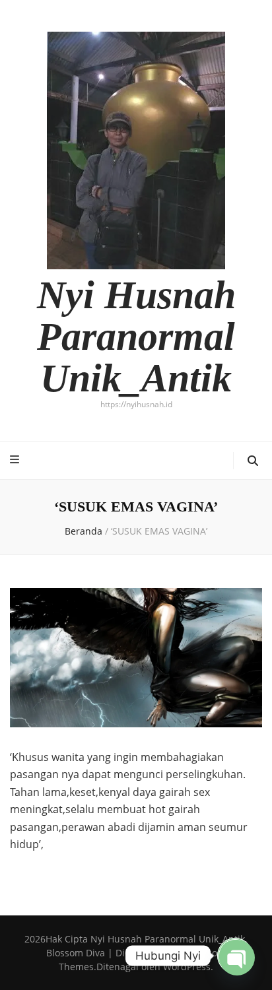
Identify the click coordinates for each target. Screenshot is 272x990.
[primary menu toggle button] (16, 460)
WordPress (187, 966)
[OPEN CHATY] (235, 956)
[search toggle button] (253, 461)
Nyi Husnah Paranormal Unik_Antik (136, 336)
